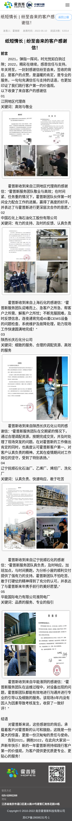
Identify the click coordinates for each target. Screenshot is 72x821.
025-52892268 (9, 795)
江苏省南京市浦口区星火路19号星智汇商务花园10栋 (31, 804)
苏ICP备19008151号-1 (36, 817)
